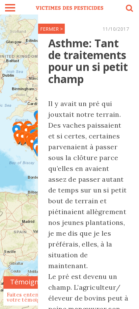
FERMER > (51, 29)
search (129, 9)
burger (10, 7)
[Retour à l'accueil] (69, 7)
